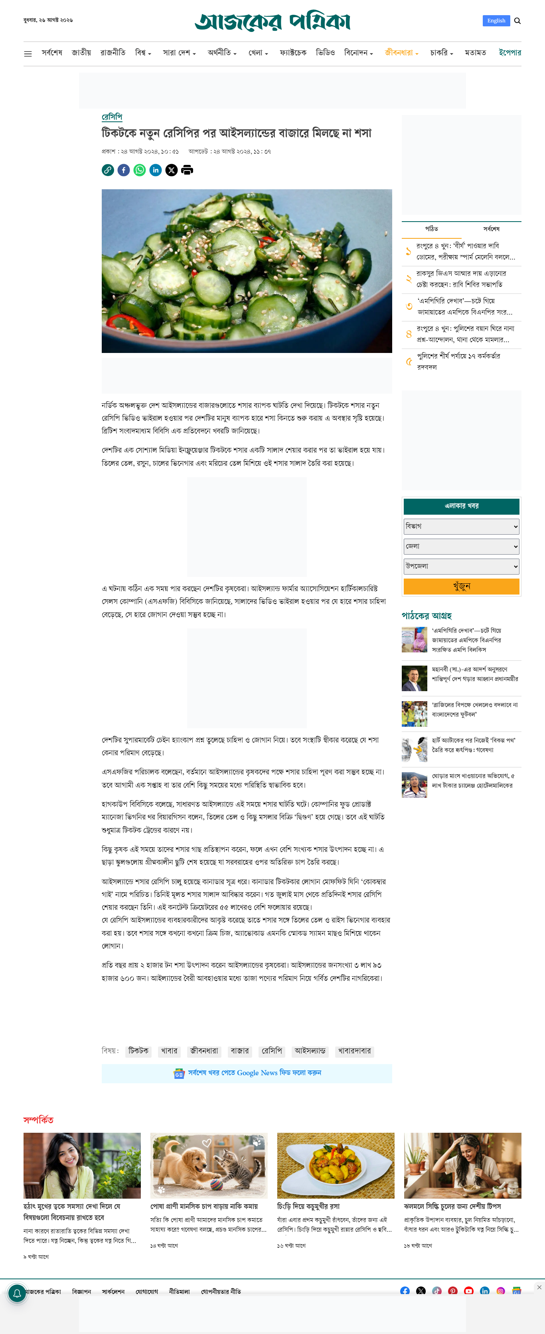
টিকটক (138, 1052)
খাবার (169, 1052)
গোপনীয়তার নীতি (221, 1292)
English (497, 21)
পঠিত (431, 229)
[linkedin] (155, 170)
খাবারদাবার (354, 1052)
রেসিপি (272, 1052)
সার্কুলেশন (113, 1292)
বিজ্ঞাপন (81, 1292)
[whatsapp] (139, 170)
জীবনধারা (204, 1052)
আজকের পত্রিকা (42, 1292)
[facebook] (123, 170)
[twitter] (171, 170)
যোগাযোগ (147, 1292)
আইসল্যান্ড (310, 1052)
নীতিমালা (179, 1292)
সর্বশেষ (492, 229)
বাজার (240, 1052)
